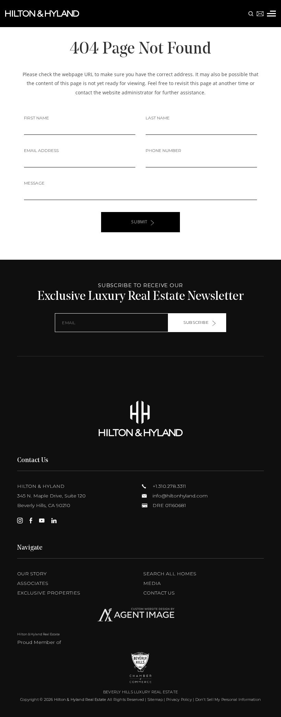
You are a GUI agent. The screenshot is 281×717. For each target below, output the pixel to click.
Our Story (32, 574)
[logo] (140, 418)
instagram (20, 520)
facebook (30, 520)
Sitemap (155, 699)
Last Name (158, 117)
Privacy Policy (179, 699)
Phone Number (163, 150)
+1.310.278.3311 (168, 486)
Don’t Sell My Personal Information (228, 699)
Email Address (41, 150)
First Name (36, 117)
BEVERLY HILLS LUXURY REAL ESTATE (140, 692)
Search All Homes (169, 574)
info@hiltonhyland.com (179, 496)
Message (34, 183)
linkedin (54, 520)
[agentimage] (140, 616)
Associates (32, 583)
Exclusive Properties (48, 593)
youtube (42, 520)
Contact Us (159, 593)
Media (152, 583)
